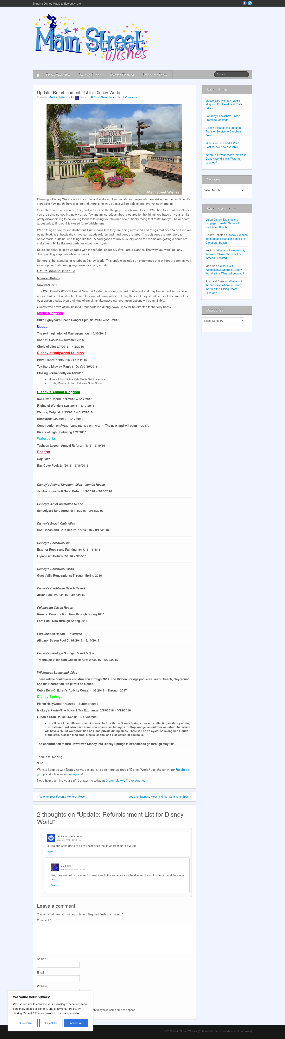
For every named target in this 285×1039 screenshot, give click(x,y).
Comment (44, 920)
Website (42, 986)
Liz (72, 97)
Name (41, 959)
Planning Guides (90, 74)
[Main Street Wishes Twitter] (250, 3)
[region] (50, 1011)
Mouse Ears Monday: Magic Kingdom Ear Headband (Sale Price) (224, 104)
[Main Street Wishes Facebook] (245, 3)
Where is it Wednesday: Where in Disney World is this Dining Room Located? (224, 287)
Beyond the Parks (155, 74)
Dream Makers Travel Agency (125, 780)
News (104, 97)
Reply (50, 851)
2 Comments (130, 97)
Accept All (76, 1023)
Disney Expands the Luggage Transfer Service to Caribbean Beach (224, 131)
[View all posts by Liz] (77, 97)
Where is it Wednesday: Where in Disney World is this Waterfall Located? (226, 158)
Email (41, 972)
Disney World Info (58, 74)
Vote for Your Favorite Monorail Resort (62, 796)
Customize (25, 1023)
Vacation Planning (122, 74)
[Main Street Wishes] (92, 37)
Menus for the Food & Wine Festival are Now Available (222, 145)
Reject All (51, 1023)
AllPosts (95, 97)
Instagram (75, 774)
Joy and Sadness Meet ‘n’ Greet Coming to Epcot (159, 796)
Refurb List (115, 97)
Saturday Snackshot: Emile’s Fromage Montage (223, 118)
